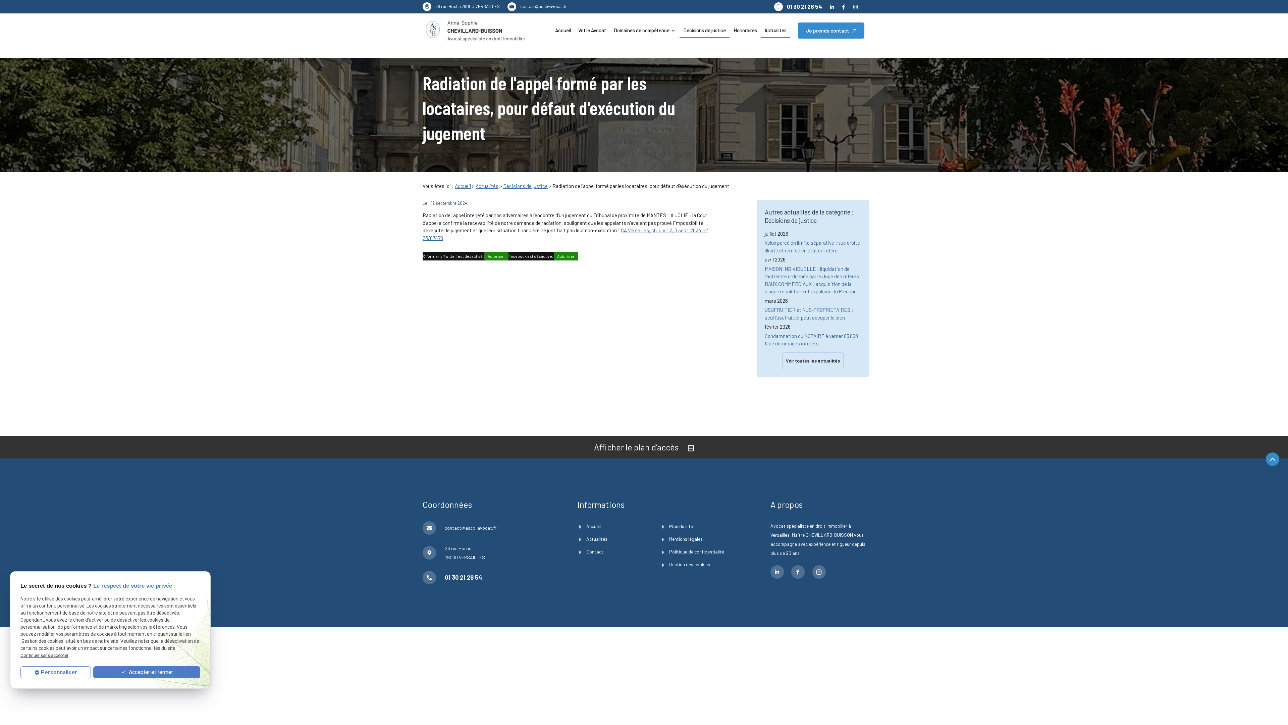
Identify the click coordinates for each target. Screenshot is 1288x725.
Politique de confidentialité (696, 551)
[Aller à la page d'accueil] (475, 30)
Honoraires (745, 30)
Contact (594, 551)
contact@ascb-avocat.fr (543, 6)
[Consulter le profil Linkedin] (832, 6)
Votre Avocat (592, 30)
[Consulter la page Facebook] (843, 6)
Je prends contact (827, 31)
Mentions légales (686, 539)
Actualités (775, 30)
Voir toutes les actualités (813, 361)
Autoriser (496, 256)
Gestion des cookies (689, 564)
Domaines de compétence (641, 30)
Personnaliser (59, 672)
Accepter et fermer (150, 672)
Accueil (563, 30)
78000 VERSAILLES (467, 6)
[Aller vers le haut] (1272, 459)
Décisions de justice (704, 30)
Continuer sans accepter (44, 655)
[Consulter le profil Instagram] (855, 6)
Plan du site (681, 526)
